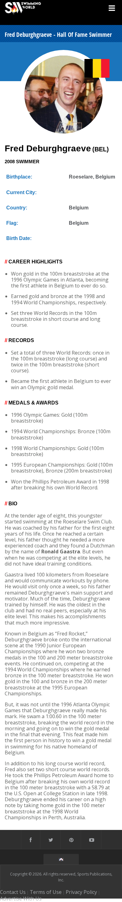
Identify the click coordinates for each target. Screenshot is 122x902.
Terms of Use (46, 892)
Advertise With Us (21, 898)
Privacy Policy (81, 892)
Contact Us (13, 892)
